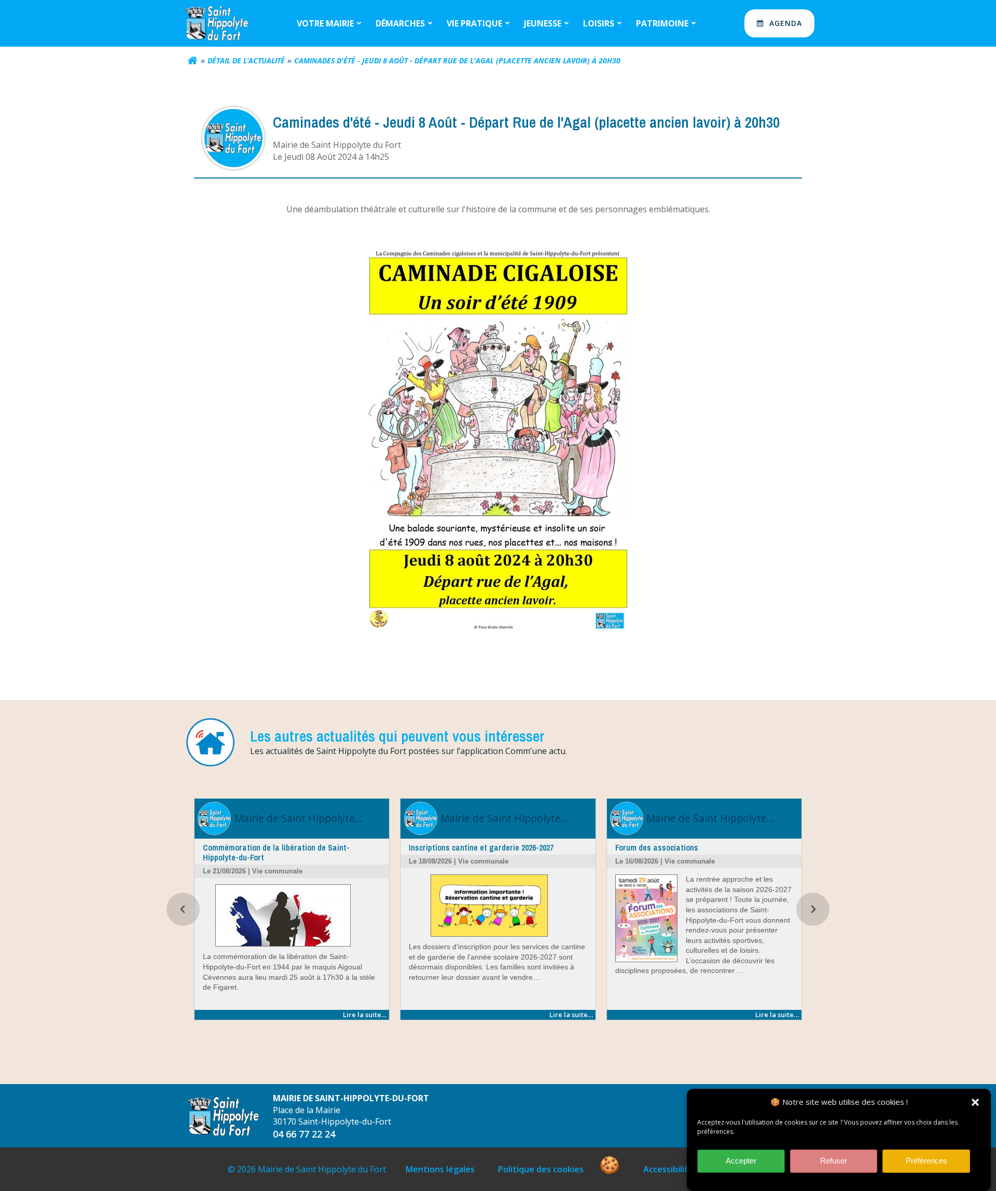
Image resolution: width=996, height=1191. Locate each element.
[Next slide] (812, 909)
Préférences (926, 1161)
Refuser (833, 1161)
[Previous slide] (183, 909)
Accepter (741, 1161)
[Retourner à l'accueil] (192, 60)
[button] (975, 1102)
